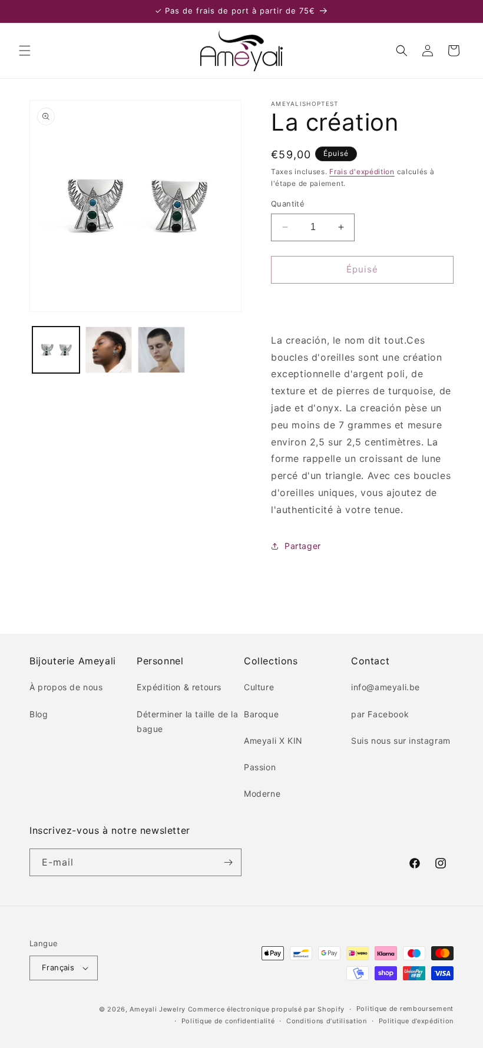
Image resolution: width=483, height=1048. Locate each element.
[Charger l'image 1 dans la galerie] (56, 350)
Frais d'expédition (362, 171)
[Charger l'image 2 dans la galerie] (109, 350)
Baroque (261, 714)
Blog (38, 714)
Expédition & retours (179, 687)
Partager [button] (302, 546)
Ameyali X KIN (273, 741)
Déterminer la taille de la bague (188, 721)
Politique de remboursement (405, 1008)
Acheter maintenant (362, 303)
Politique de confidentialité (228, 1021)
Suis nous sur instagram (401, 741)
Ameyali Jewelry (158, 1009)
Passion (260, 767)
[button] (25, 51)
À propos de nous (66, 687)
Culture (259, 687)
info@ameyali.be (385, 687)
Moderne (262, 794)
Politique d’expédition (416, 1021)
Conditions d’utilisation (326, 1021)
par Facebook (380, 714)
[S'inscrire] (228, 862)
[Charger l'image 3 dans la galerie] (161, 350)
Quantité (288, 203)
